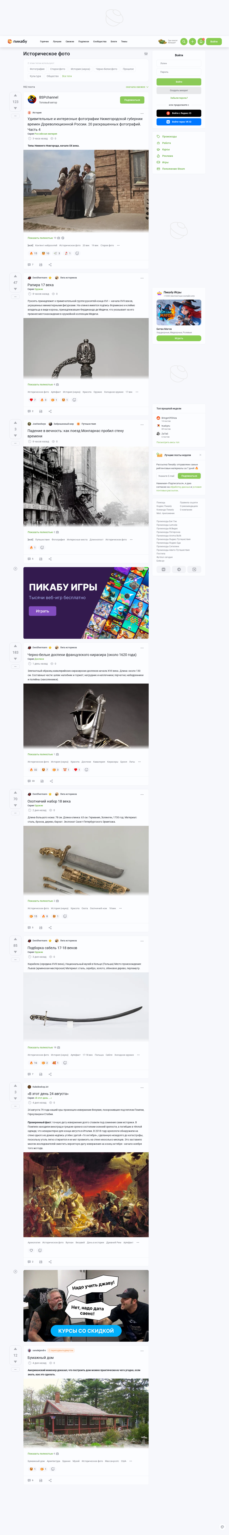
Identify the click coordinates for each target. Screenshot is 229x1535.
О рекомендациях (189, 506)
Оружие (98, 392)
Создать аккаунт (179, 90)
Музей (76, 1461)
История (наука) (72, 392)
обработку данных (180, 487)
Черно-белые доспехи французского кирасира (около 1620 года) (82, 655)
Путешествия (42, 539)
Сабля (109, 1055)
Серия (42, 133)
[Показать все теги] (118, 245)
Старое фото (107, 245)
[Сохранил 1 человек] (40, 411)
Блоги (114, 41)
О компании (186, 510)
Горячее (44, 41)
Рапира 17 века (41, 285)
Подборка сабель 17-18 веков (52, 948)
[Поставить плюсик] (15, 95)
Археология (34, 1242)
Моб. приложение (165, 513)
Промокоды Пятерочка (168, 532)
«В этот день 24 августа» (48, 1094)
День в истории (95, 1242)
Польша (99, 1055)
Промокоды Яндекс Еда (169, 543)
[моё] (30, 245)
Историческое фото (70, 245)
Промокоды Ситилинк (168, 546)
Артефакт (56, 392)
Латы (132, 761)
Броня (123, 761)
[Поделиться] (50, 264)
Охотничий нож (98, 908)
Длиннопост (96, 539)
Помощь (161, 502)
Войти (214, 41)
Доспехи (86, 761)
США (123, 1461)
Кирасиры (112, 761)
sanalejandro (39, 1350)
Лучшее (57, 41)
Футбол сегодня (165, 557)
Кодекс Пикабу (164, 506)
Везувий (80, 1242)
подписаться (189, 475)
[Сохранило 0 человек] (40, 559)
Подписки (83, 41)
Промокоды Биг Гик (167, 521)
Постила (161, 553)
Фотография (58, 539)
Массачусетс (112, 1461)
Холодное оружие (113, 392)
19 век (95, 245)
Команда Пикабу (165, 510)
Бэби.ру (160, 561)
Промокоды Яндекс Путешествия (174, 539)
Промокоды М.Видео (167, 528)
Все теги (67, 76)
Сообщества (99, 41)
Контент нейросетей (46, 245)
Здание (66, 1461)
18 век (112, 908)
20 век (86, 245)
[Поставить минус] (15, 108)
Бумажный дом (41, 1357)
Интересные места (77, 539)
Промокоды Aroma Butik (169, 535)
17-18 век (88, 1055)
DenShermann (40, 277)
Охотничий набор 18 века (49, 801)
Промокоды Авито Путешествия (173, 550)
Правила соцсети (189, 502)
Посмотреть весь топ (168, 442)
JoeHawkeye (39, 423)
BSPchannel (48, 97)
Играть (179, 338)
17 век (129, 392)
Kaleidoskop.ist (40, 1086)
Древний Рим (113, 1242)
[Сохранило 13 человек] (40, 264)
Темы (124, 41)
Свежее (70, 41)
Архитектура (53, 1461)
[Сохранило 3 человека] (40, 927)
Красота (87, 392)
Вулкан (70, 1242)
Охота (85, 908)
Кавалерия (99, 761)
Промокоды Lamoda (167, 525)
